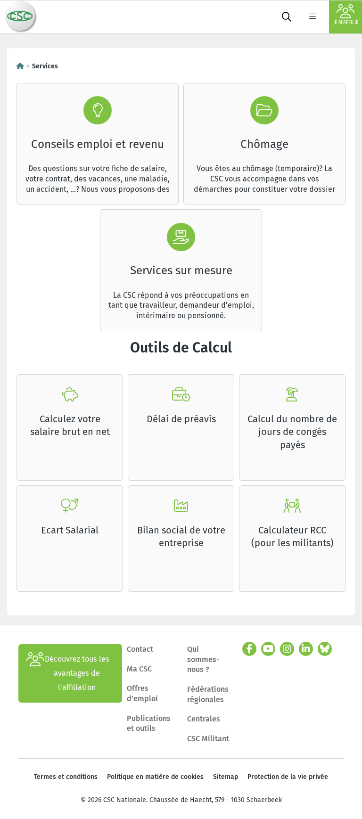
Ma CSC (139, 668)
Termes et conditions (66, 777)
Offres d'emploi (142, 693)
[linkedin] (306, 649)
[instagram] (287, 649)
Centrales (203, 718)
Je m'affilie (345, 22)
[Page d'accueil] (20, 66)
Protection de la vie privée (287, 777)
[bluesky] (325, 649)
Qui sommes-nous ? (203, 659)
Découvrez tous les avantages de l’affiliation (77, 673)
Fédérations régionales (208, 694)
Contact (140, 649)
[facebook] (249, 649)
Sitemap (225, 777)
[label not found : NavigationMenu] (312, 16)
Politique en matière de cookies (155, 777)
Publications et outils (149, 723)
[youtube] (268, 649)
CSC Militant (208, 738)
